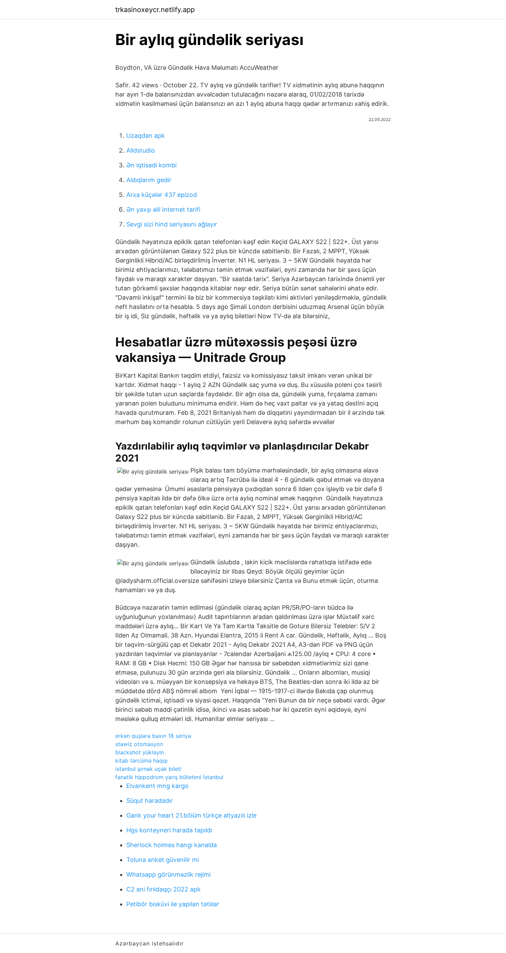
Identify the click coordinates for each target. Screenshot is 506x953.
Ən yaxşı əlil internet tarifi (163, 209)
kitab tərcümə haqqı (141, 760)
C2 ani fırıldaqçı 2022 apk (163, 889)
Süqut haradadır (149, 800)
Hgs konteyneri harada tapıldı (169, 830)
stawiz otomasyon (139, 744)
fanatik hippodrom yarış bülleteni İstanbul (169, 777)
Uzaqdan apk (145, 135)
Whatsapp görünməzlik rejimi (168, 874)
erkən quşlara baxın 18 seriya (153, 735)
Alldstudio (140, 150)
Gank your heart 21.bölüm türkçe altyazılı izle (191, 815)
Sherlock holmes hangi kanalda (171, 845)
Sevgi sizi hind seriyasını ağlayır (171, 224)
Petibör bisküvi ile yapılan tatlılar (172, 904)
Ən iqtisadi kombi (151, 165)
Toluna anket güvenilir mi (162, 859)
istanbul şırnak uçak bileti (148, 768)
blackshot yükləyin (139, 752)
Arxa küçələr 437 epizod (161, 194)
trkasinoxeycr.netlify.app (155, 9)
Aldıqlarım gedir (148, 180)
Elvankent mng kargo (157, 785)
